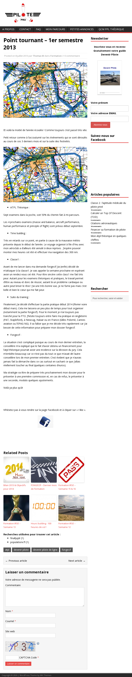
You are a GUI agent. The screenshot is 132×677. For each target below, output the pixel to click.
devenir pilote (21, 549)
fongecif (66, 549)
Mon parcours (55, 29)
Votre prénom (99, 102)
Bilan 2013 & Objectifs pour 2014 (14, 487)
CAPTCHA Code (28, 657)
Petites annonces (82, 29)
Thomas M (38, 55)
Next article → (76, 560)
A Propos (8, 29)
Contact (25, 29)
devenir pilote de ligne (45, 549)
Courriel (10, 621)
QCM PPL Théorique (111, 29)
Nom (8, 611)
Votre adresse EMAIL (103, 113)
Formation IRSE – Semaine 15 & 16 (67, 487)
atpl (7, 549)
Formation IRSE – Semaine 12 (67, 525)
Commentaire (13, 585)
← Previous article (16, 560)
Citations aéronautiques (104, 223)
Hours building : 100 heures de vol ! (41, 525)
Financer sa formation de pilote (108, 229)
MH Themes (45, 675)
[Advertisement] (111, 171)
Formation (56, 55)
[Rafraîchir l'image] (38, 643)
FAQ (38, 29)
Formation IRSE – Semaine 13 (12, 525)
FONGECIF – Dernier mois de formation (44, 487)
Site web (10, 631)
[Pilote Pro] (30, 22)
